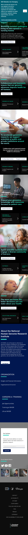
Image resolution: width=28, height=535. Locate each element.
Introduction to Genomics (8, 308)
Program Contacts (20, 159)
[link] (2, 465)
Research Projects (6, 93)
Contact (14, 495)
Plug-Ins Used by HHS (15, 506)
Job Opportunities (8, 403)
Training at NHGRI (8, 407)
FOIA (15, 509)
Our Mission (5, 363)
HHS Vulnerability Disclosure (14, 517)
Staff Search (14, 503)
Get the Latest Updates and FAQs (8, 20)
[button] (19, 489)
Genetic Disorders (6, 208)
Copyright (15, 514)
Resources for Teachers (8, 258)
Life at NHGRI (6, 411)
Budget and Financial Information (11, 381)
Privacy (15, 511)
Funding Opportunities (7, 159)
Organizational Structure (8, 385)
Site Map (14, 501)
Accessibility (14, 498)
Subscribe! (6, 450)
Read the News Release (8, 42)
